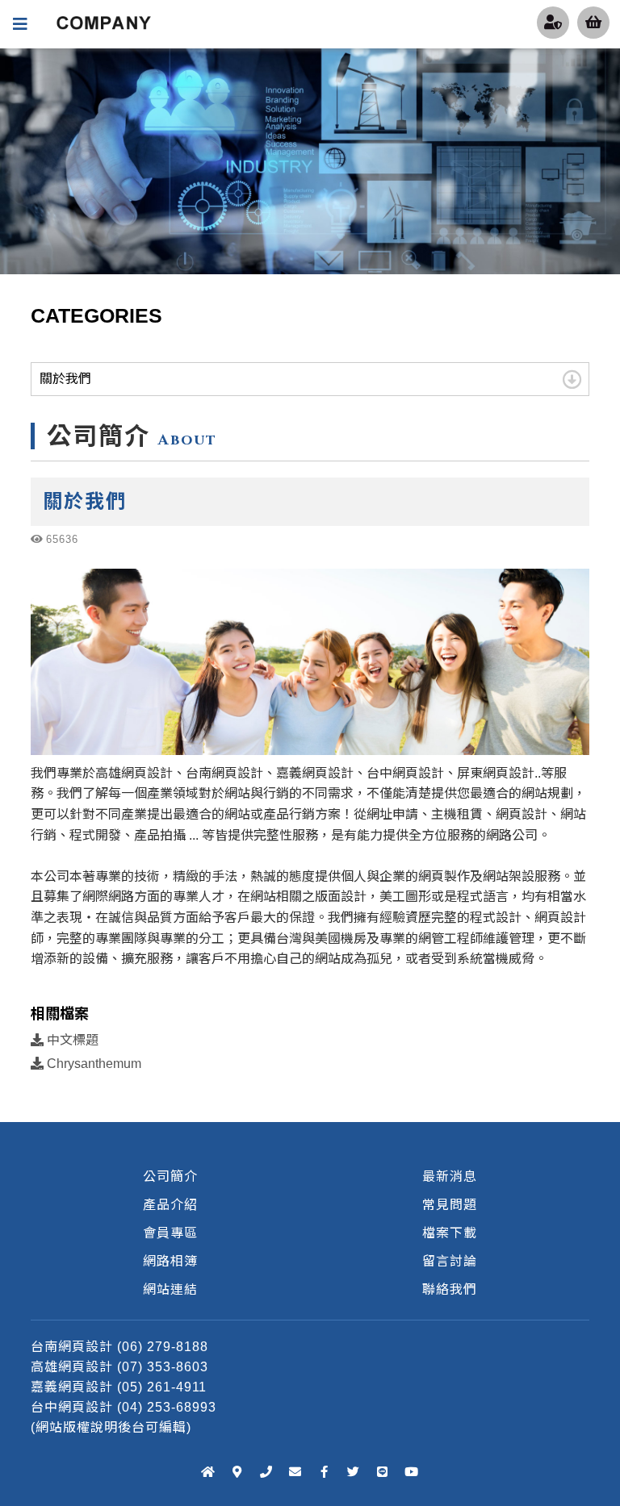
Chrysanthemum (92, 1063)
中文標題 (71, 1040)
